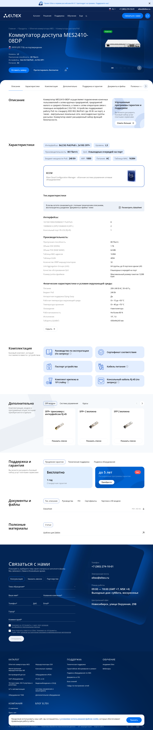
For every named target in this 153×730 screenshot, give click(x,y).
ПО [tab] (79, 501)
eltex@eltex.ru (144, 9)
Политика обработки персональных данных (58, 726)
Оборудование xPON (43, 675)
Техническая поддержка (76, 664)
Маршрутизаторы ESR (44, 664)
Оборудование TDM (16, 695)
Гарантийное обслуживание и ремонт (81, 669)
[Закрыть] (149, 3)
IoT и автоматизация (17, 689)
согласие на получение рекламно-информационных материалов (46, 632)
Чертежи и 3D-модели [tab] (111, 501)
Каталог (36, 16)
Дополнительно (70, 86)
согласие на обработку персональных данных (30, 626)
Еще (81, 16)
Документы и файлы (116, 86)
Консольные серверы (44, 669)
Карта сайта (99, 726)
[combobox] (112, 9)
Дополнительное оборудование (48, 695)
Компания (15, 703)
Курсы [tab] (85, 403)
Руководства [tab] (67, 501)
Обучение (71, 16)
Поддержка (59, 16)
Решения (47, 16)
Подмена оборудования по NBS (79, 673)
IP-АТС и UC (40, 679)
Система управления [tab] (69, 403)
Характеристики (32, 86)
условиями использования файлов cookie (79, 719)
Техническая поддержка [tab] (78, 462)
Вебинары (107, 669)
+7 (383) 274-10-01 (127, 9)
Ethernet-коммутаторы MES (19, 664)
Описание (15, 86)
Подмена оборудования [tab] (104, 462)
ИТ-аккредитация (85, 726)
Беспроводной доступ (17, 675)
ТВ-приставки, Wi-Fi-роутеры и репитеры (20, 684)
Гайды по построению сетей (78, 686)
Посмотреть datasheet (132, 207)
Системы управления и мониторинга (45, 690)
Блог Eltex (42, 703)
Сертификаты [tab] (91, 501)
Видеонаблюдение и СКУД (46, 683)
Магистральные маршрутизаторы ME (17, 669)
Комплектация (51, 86)
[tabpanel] (93, 426)
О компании (13, 708)
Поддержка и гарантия (92, 86)
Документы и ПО (73, 677)
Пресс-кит (12, 713)
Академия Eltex (108, 664)
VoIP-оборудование (16, 679)
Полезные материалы (140, 86)
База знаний (72, 681)
